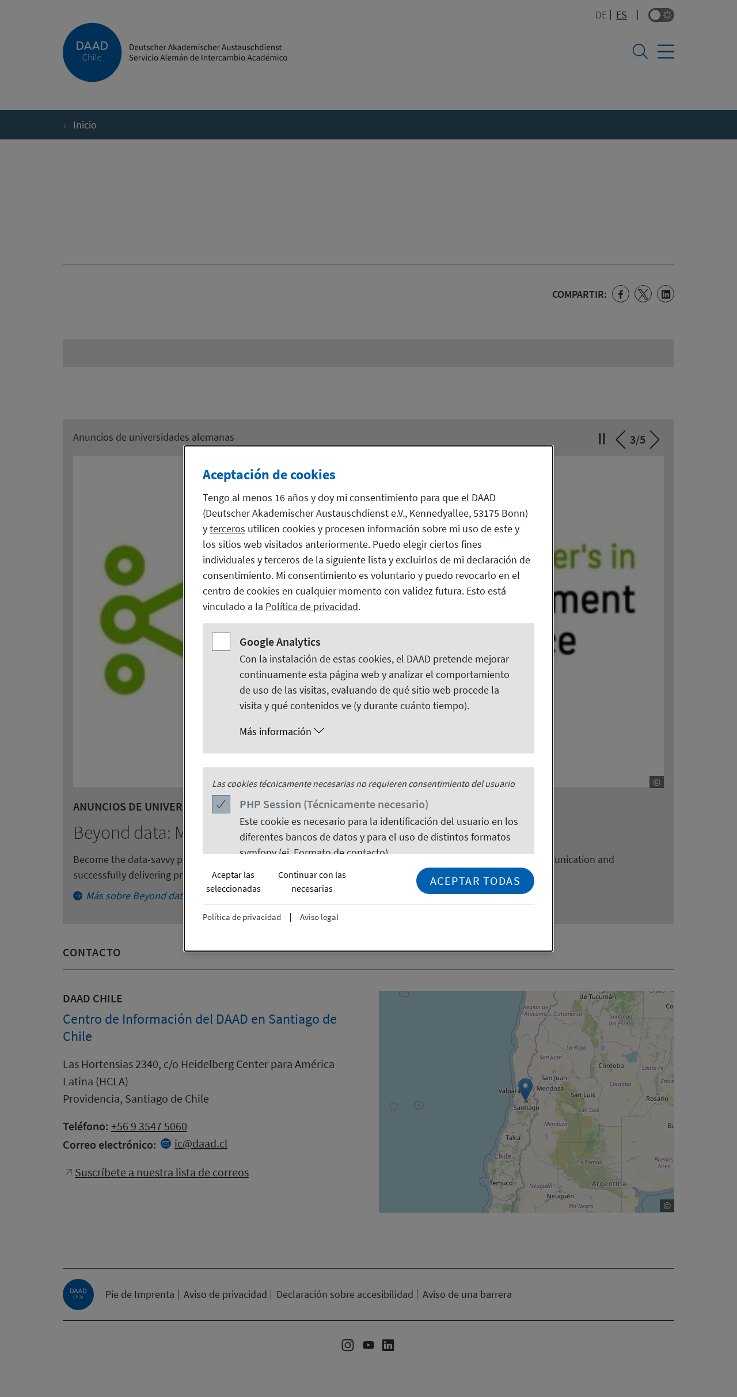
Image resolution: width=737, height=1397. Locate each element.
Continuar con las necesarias (312, 881)
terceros (227, 528)
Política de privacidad (311, 606)
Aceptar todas (475, 880)
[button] (380, 732)
